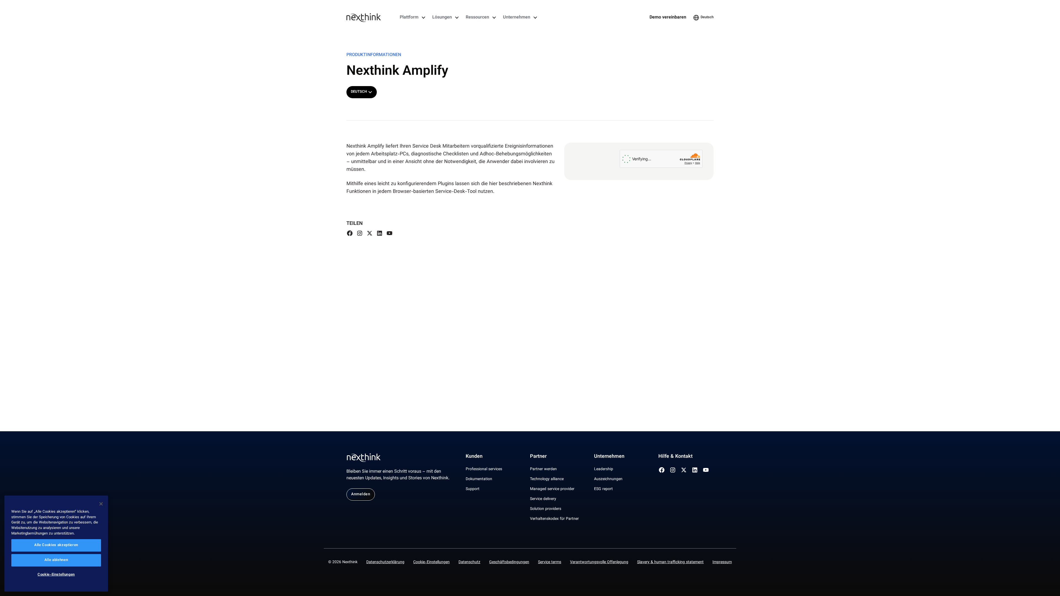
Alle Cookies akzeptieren (56, 545)
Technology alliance (547, 479)
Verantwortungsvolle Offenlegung (599, 562)
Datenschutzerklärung (385, 562)
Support (472, 489)
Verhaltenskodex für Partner (554, 519)
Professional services (484, 469)
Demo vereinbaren (668, 17)
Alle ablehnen (56, 560)
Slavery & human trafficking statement (670, 562)
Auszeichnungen (608, 479)
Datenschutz (469, 562)
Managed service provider (552, 489)
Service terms (549, 562)
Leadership (603, 469)
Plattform (409, 17)
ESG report (603, 489)
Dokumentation (479, 479)
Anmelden (360, 494)
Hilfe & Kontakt (675, 456)
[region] (56, 544)
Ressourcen (477, 17)
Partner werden (543, 469)
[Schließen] (101, 504)
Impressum (722, 562)
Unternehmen (516, 17)
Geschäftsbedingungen (509, 562)
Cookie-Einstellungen (431, 562)
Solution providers (545, 509)
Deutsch (707, 17)
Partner (538, 456)
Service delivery (543, 499)
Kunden (474, 456)
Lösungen (442, 17)
